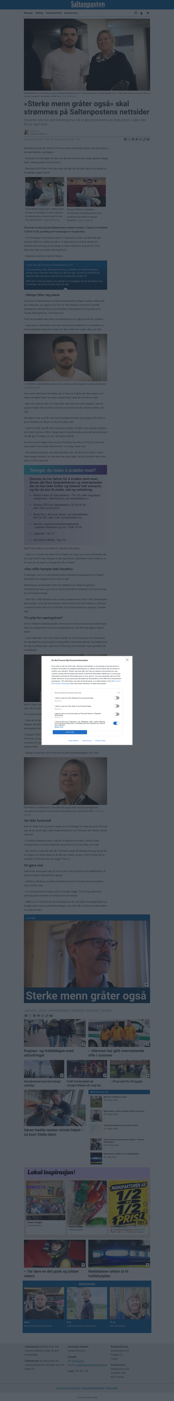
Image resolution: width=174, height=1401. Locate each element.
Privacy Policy (100, 741)
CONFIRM (70, 732)
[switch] (116, 697)
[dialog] (87, 700)
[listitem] (87, 692)
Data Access (87, 741)
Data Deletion (74, 741)
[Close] (128, 660)
